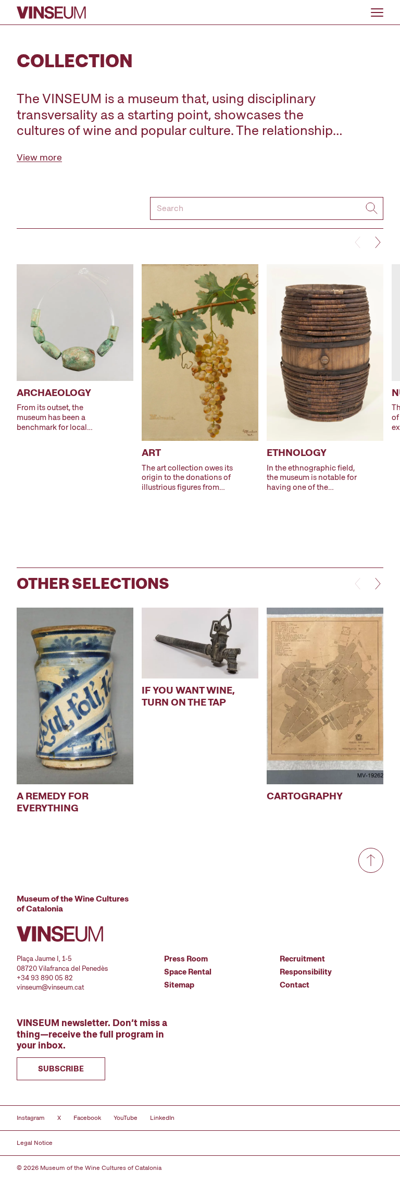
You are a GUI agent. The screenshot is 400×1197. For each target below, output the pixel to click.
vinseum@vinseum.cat (50, 987)
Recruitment (302, 959)
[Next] (377, 242)
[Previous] (358, 242)
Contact (294, 985)
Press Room (186, 959)
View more (39, 157)
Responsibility (306, 972)
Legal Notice (35, 1143)
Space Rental (187, 972)
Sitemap (179, 985)
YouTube (126, 1118)
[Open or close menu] (377, 12)
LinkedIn (162, 1118)
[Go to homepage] (51, 12)
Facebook (87, 1118)
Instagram (31, 1118)
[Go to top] (370, 860)
